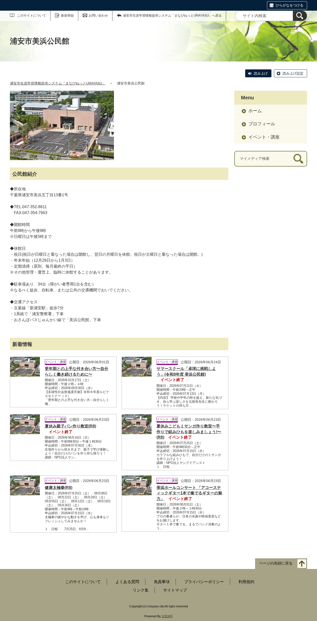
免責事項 (162, 582)
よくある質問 (127, 582)
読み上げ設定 (293, 73)
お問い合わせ (98, 15)
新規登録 (67, 15)
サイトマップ (175, 590)
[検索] (300, 16)
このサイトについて (31, 15)
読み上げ (261, 73)
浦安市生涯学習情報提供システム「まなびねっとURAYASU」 (58, 83)
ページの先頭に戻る (275, 563)
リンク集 (141, 590)
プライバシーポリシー (204, 582)
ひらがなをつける (289, 5)
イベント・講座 (264, 137)
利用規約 (246, 582)
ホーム (255, 110)
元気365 (167, 616)
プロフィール (261, 123)
